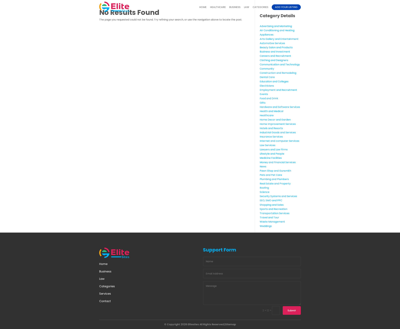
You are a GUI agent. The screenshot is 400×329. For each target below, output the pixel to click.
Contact (105, 301)
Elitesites (193, 324)
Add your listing (286, 7)
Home (203, 7)
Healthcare (218, 7)
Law (246, 7)
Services (105, 294)
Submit (292, 310)
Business (234, 7)
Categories (260, 7)
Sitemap (230, 324)
